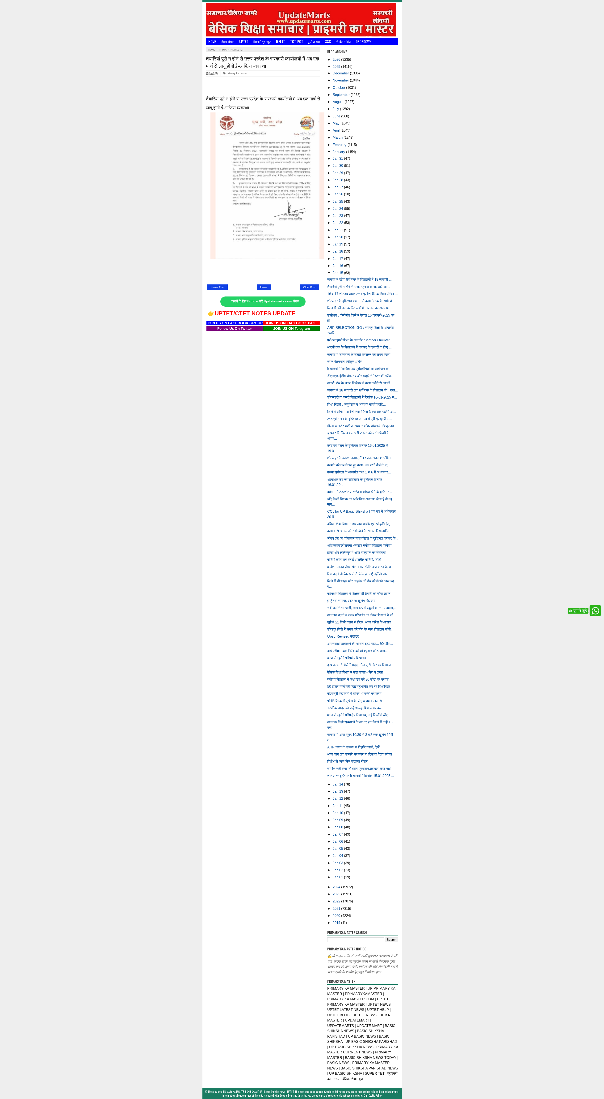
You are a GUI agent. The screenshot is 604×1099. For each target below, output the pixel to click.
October (339, 88)
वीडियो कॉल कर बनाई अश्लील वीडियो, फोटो (354, 560)
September (342, 95)
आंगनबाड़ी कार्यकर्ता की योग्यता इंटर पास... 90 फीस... (360, 644)
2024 (337, 887)
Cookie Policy (375, 1095)
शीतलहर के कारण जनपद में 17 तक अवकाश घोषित (358, 458)
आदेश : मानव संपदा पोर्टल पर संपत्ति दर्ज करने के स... (360, 567)
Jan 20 (338, 237)
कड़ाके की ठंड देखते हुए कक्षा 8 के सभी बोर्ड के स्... (358, 465)
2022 (337, 901)
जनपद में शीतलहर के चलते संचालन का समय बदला (358, 354)
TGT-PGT (296, 41)
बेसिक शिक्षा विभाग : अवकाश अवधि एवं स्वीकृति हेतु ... (360, 524)
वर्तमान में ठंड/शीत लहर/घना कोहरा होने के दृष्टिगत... (359, 492)
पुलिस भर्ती (314, 41)
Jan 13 (338, 791)
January (339, 152)
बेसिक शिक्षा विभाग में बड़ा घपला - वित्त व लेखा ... (356, 672)
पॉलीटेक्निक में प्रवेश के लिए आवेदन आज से (354, 701)
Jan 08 (338, 827)
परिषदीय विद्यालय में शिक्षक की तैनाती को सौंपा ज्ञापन (358, 594)
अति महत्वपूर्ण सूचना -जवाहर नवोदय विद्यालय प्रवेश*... (360, 545)
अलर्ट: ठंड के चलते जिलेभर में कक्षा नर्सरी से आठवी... (360, 383)
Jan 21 (338, 230)
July (336, 109)
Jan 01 (338, 877)
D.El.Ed (280, 41)
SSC (328, 41)
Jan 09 (338, 820)
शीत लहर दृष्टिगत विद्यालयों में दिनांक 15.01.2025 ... (360, 776)
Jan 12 (338, 798)
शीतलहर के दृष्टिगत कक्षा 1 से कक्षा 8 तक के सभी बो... (361, 301)
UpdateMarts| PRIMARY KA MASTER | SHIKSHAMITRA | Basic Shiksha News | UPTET (251, 1092)
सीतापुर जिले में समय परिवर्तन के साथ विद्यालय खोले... (360, 629)
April (336, 130)
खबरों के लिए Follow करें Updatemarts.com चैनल (265, 301)
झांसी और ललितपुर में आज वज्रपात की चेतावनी (356, 552)
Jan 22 (338, 223)
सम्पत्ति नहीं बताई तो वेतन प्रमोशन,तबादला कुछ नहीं (358, 769)
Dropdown (364, 41)
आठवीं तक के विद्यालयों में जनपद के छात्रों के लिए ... (359, 347)
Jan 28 (338, 180)
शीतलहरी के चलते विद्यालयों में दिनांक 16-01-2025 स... (362, 397)
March (338, 137)
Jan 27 (338, 187)
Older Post (309, 287)
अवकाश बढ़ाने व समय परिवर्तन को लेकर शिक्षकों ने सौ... (361, 615)
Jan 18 (338, 251)
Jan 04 (338, 856)
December (341, 73)
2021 (337, 908)
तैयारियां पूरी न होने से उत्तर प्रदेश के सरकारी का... (358, 287)
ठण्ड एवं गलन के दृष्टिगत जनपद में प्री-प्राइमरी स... (359, 419)
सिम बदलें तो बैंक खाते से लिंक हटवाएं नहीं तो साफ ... (359, 574)
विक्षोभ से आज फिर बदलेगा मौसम (347, 761)
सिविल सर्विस (343, 41)
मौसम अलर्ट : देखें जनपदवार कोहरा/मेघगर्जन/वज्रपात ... (362, 426)
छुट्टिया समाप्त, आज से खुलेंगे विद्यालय (351, 601)
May (336, 123)
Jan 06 (338, 841)
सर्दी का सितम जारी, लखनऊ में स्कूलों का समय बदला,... (362, 608)
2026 (337, 59)
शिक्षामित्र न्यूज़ (262, 41)
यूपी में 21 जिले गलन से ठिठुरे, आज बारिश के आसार (359, 622)
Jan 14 (338, 784)
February (340, 145)
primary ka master (237, 73)
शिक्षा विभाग (228, 41)
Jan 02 (338, 870)
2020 (337, 916)
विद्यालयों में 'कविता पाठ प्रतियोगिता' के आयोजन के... (359, 369)
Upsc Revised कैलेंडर (343, 636)
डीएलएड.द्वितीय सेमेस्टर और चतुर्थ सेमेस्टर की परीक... (360, 376)
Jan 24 (338, 208)
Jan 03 (338, 863)
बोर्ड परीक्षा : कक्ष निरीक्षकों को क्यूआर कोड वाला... (357, 651)
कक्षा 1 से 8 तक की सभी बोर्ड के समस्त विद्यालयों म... (359, 531)
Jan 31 (338, 158)
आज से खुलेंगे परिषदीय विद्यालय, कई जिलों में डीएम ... (360, 715)
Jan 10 (338, 813)
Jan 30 (338, 165)
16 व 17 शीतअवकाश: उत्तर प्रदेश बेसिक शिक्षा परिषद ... (362, 294)
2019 (337, 923)
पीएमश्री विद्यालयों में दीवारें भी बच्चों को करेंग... (355, 693)
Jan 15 (338, 273)
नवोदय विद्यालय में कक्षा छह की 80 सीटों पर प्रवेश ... (359, 679)
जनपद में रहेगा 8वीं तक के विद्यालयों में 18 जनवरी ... (359, 279)
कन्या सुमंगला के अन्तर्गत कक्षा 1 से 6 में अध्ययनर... (359, 472)
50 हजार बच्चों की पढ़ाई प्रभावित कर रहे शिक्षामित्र (358, 686)
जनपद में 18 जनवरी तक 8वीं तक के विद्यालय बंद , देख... (362, 390)
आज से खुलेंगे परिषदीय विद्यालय (346, 658)
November (341, 80)
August (338, 102)
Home (212, 41)
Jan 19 (338, 244)
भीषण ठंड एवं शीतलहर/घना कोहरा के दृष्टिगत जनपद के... (362, 538)
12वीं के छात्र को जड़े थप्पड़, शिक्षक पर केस (354, 708)
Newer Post (217, 287)
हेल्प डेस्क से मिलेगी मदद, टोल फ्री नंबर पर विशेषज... (360, 665)
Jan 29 (338, 173)
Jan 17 (338, 259)
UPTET (243, 41)
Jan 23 (338, 216)
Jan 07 (338, 834)
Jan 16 (338, 266)
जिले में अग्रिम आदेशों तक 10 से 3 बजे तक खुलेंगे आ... (361, 412)
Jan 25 (338, 201)
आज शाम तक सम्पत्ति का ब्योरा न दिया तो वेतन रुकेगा (359, 754)
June (337, 116)
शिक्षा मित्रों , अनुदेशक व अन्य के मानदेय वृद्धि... (356, 404)
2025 (337, 66)
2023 (337, 894)
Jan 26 (338, 194)
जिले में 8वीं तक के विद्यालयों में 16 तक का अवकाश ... (360, 308)
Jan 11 (338, 806)
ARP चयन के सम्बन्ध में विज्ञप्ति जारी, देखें (353, 747)
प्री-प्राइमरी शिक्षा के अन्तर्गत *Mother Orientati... (360, 340)
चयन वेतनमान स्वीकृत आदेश (344, 362)
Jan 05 (338, 848)
